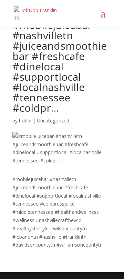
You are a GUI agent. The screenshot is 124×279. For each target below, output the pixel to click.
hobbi (25, 120)
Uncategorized (53, 120)
